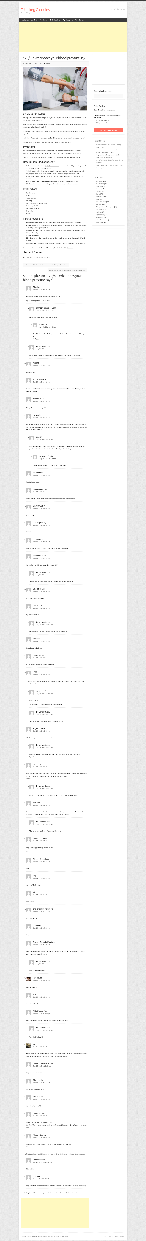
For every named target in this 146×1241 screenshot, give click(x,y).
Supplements (100, 214)
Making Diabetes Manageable (105, 207)
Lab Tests (34, 20)
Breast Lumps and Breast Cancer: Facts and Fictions (67, 270)
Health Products (55, 20)
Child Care (99, 186)
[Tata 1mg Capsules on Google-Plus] (117, 9)
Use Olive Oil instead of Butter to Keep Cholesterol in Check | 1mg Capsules (59, 1154)
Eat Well (98, 191)
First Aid (98, 194)
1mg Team (28, 64)
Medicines (25, 20)
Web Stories (79, 20)
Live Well (98, 204)
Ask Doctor (43, 20)
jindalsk (36, 672)
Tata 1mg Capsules (35, 9)
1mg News (99, 181)
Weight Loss (99, 217)
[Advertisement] (73, 37)
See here (70, 248)
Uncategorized (101, 220)
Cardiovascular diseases (41, 257)
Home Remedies (101, 202)
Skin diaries (99, 209)
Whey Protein (100, 222)
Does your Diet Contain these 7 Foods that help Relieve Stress (46, 265)
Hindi (97, 199)
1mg (38, 691)
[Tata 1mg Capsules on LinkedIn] (123, 9)
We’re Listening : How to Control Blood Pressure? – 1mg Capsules (55, 1193)
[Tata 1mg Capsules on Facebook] (111, 9)
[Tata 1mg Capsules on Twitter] (114, 9)
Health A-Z (49, 64)
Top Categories (68, 20)
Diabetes (98, 189)
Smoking (98, 212)
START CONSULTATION (108, 130)
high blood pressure (52, 166)
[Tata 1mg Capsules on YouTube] (120, 9)
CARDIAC (29, 257)
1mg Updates (100, 184)
